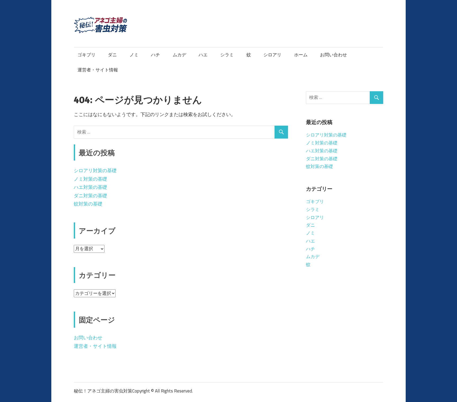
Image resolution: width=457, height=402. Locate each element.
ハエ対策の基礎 (90, 187)
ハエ (203, 54)
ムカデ (179, 54)
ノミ (134, 54)
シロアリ (272, 54)
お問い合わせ (333, 54)
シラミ (227, 54)
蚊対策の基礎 (88, 203)
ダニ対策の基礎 (90, 195)
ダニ (112, 54)
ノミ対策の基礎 (90, 178)
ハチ (155, 54)
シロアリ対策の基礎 (95, 170)
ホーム (301, 54)
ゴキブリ (86, 54)
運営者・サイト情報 (97, 69)
